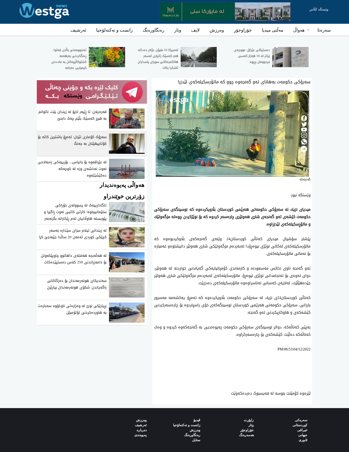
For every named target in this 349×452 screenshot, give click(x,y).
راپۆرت (249, 420)
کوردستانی (299, 425)
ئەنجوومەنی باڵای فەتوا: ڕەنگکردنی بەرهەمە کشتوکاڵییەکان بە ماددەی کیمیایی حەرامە (68, 59)
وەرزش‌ (141, 420)
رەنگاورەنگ (153, 30)
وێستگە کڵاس (318, 9)
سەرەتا (324, 30)
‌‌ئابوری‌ (303, 440)
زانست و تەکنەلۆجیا (114, 30)
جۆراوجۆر (243, 30)
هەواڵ (299, 30)
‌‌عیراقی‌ (302, 430)
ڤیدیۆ (196, 420)
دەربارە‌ (142, 430)
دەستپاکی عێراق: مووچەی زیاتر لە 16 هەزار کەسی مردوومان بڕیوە (252, 56)
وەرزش (217, 30)
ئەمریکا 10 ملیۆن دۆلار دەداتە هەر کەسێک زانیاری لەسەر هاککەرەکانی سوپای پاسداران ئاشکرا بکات (158, 59)
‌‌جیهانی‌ (302, 435)
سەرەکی (301, 420)
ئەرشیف (78, 30)
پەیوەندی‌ (140, 435)
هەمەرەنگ (246, 435)
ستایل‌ (196, 440)
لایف (195, 30)
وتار (177, 30)
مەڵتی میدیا (272, 30)
